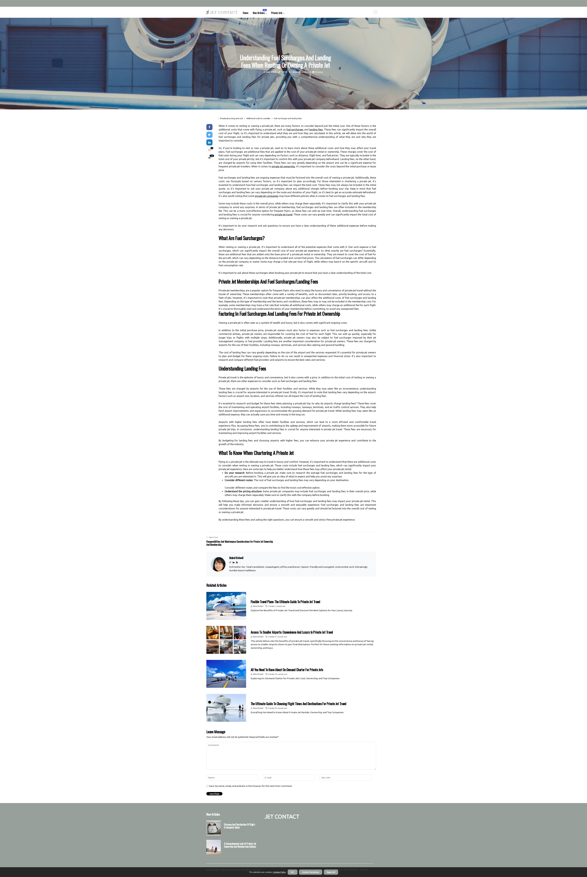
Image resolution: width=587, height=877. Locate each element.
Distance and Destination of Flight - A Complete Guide (240, 826)
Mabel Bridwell (271, 72)
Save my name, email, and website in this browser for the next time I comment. (250, 786)
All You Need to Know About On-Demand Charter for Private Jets (287, 669)
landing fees (316, 129)
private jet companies (267, 196)
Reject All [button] (331, 872)
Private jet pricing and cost (231, 118)
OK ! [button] (292, 872)
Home (245, 13)
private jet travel (283, 214)
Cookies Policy (279, 872)
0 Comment (319, 72)
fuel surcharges (295, 129)
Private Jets (276, 13)
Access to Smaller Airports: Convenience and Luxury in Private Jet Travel (292, 632)
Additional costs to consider (258, 118)
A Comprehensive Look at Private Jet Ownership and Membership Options (240, 845)
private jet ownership (283, 166)
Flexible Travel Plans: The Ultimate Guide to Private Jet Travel (285, 601)
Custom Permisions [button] (310, 872)
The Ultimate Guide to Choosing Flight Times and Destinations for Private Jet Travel (298, 703)
